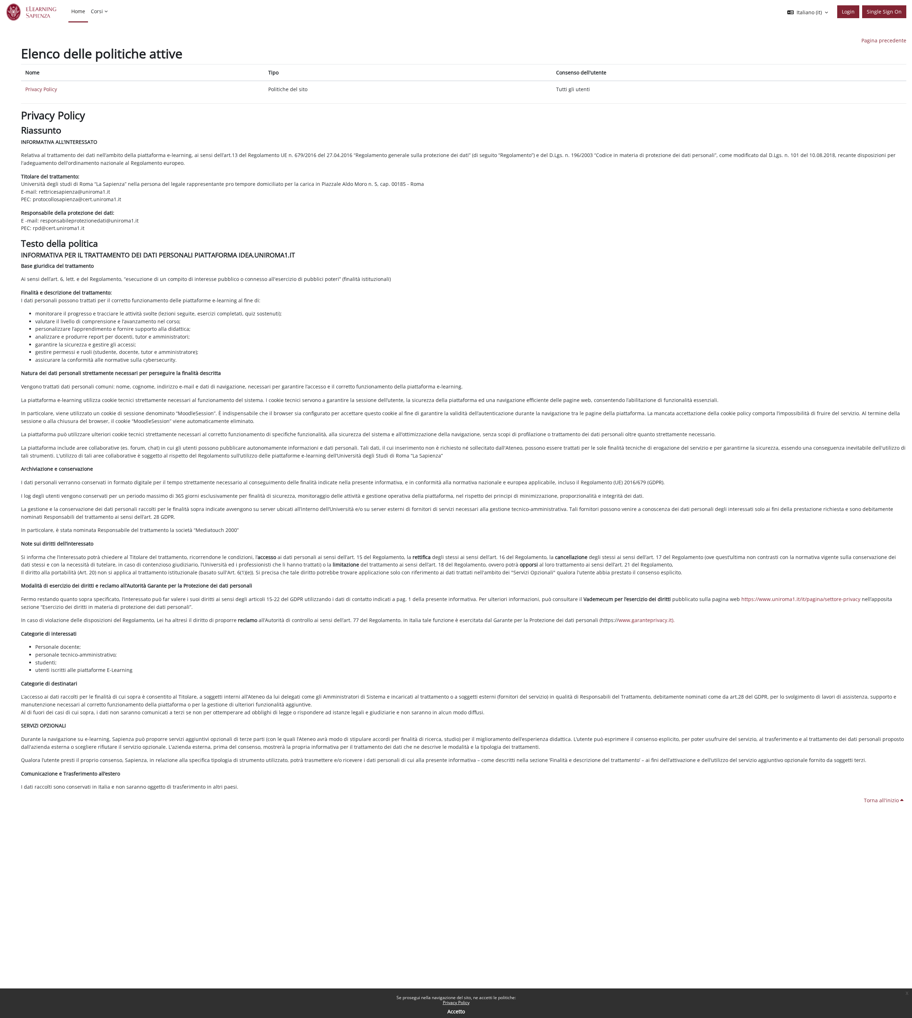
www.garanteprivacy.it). (646, 620)
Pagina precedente (883, 40)
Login (848, 11)
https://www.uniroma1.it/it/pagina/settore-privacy (800, 599)
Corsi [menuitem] (97, 11)
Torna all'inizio (882, 800)
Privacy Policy (456, 1002)
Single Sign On (884, 11)
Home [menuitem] (78, 11)
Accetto (456, 1011)
